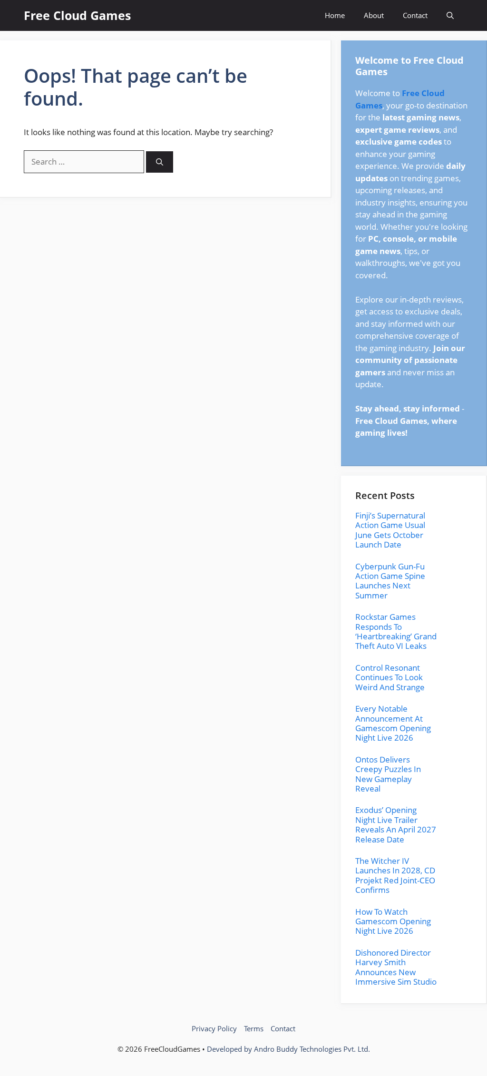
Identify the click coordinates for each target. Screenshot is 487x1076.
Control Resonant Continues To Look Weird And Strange (390, 677)
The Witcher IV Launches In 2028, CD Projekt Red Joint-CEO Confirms (395, 875)
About (374, 15)
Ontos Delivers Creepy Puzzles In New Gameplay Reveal (388, 774)
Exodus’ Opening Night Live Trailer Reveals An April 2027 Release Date (395, 824)
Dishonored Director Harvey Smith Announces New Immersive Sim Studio (396, 967)
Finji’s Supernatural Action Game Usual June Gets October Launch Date (390, 530)
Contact (415, 15)
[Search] (159, 162)
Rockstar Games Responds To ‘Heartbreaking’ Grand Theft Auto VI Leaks (396, 631)
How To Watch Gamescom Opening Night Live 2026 (393, 921)
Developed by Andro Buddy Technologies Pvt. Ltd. (288, 1049)
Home (335, 15)
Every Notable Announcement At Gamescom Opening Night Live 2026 (393, 723)
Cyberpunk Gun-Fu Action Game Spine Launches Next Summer (390, 581)
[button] (450, 15)
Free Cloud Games (77, 15)
